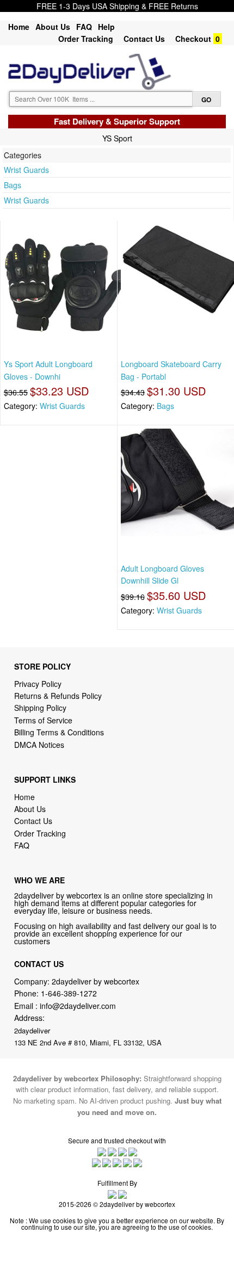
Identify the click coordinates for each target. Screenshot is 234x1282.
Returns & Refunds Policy (58, 695)
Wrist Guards (26, 169)
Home (18, 26)
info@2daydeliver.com (78, 1005)
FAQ (84, 26)
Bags (12, 184)
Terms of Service (43, 720)
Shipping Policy (41, 707)
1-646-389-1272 (69, 993)
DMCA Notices (39, 744)
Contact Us (144, 38)
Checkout (193, 38)
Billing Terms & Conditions (59, 732)
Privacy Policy (37, 683)
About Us (52, 26)
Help (106, 26)
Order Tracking (85, 38)
